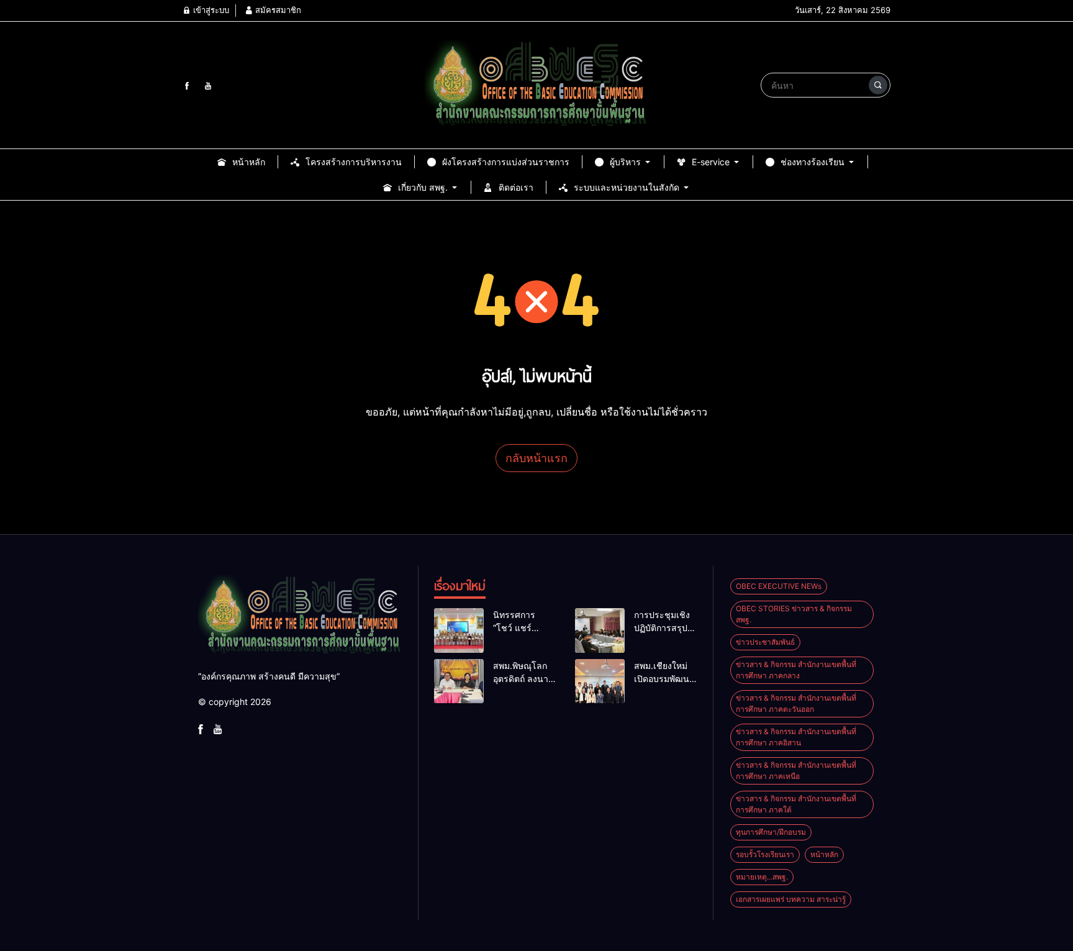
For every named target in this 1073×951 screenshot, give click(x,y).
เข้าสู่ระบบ (210, 10)
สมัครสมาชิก (277, 10)
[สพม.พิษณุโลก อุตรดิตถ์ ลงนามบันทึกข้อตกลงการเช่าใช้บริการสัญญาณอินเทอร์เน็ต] (459, 681)
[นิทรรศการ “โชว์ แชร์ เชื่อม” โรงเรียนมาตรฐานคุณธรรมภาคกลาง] (459, 630)
